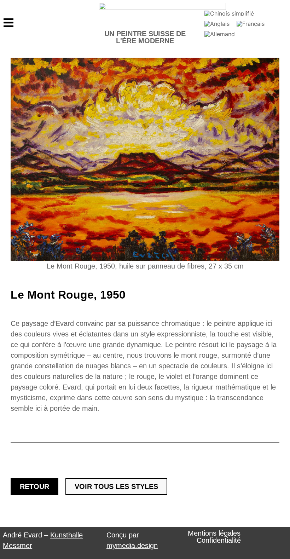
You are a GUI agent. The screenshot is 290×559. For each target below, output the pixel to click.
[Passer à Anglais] (217, 23)
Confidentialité (219, 540)
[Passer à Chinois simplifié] (229, 13)
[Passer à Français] (250, 23)
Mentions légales (214, 533)
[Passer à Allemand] (219, 34)
